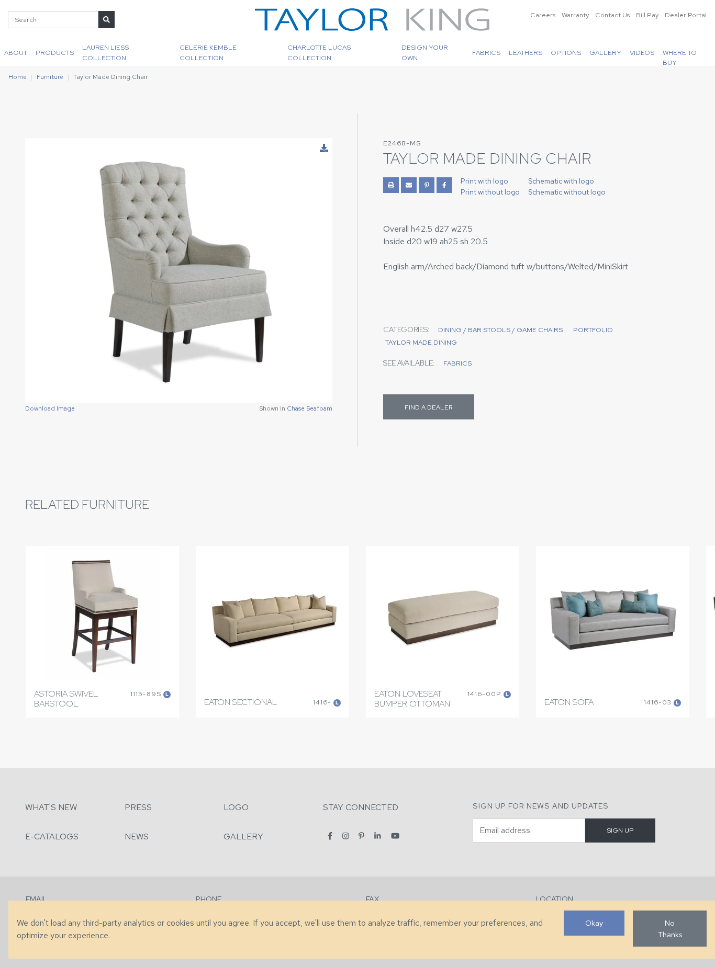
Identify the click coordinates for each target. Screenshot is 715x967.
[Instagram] (345, 836)
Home (17, 77)
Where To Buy (680, 57)
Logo (236, 807)
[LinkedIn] (377, 836)
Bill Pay (647, 14)
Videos (642, 52)
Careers (542, 14)
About (15, 52)
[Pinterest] (361, 836)
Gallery (605, 52)
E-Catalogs (52, 836)
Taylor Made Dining (421, 342)
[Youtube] (395, 836)
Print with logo (484, 181)
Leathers (525, 52)
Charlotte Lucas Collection (319, 52)
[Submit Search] (106, 19)
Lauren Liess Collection (105, 52)
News (137, 836)
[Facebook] (330, 836)
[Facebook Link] (444, 185)
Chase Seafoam (309, 408)
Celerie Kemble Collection (208, 52)
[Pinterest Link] (426, 185)
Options (566, 52)
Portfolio (593, 329)
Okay (594, 923)
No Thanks (670, 928)
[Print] (391, 185)
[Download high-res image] (324, 148)
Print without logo (490, 192)
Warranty (575, 14)
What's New (51, 807)
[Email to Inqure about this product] (409, 185)
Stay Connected (360, 807)
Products (55, 52)
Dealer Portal (686, 14)
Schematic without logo (567, 192)
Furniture (50, 77)
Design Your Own (424, 52)
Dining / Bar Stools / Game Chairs (500, 329)
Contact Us (612, 14)
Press (138, 807)
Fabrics (486, 52)
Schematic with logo (561, 181)
